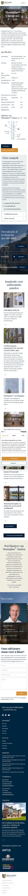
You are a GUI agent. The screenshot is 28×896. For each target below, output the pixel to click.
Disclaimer (4, 890)
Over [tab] (23, 435)
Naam (3, 665)
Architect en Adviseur (7, 743)
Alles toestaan (14, 458)
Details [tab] (14, 435)
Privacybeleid (22, 697)
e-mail (15, 635)
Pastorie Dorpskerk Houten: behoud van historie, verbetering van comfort (13, 756)
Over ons (4, 733)
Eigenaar (4, 741)
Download (21, 246)
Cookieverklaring (6, 887)
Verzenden (21, 693)
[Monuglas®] (6, 3)
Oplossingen (5, 728)
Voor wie (4, 723)
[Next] (25, 570)
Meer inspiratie (9, 526)
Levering (4, 730)
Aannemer (4, 745)
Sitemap (4, 892)
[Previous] (3, 570)
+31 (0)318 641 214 (10, 629)
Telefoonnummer (6, 674)
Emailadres (4, 670)
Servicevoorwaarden (5, 699)
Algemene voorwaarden (7, 882)
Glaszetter (4, 748)
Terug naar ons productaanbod (15, 535)
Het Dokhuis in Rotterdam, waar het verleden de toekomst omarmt (13, 764)
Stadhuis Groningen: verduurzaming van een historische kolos (12, 768)
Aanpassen (13, 463)
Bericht (4, 679)
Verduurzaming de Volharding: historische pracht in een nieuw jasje (13, 760)
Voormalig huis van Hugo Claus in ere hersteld (13, 772)
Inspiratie (4, 726)
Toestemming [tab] (5, 435)
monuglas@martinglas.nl (8, 785)
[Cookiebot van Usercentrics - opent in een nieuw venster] (20, 432)
